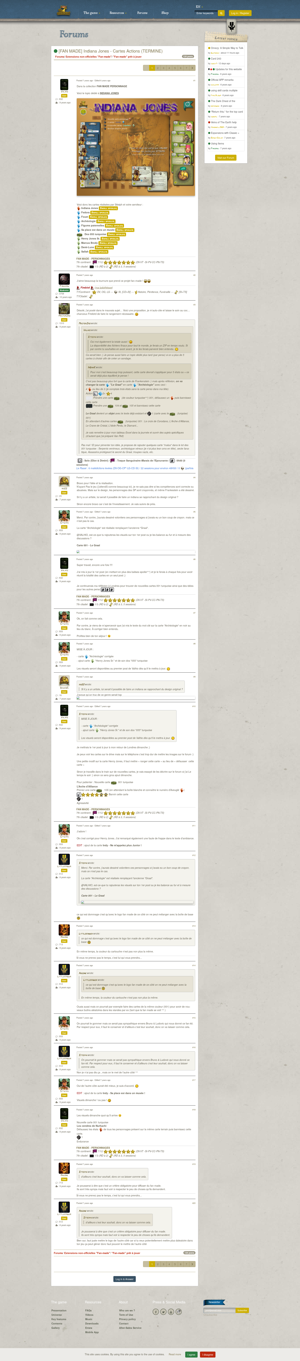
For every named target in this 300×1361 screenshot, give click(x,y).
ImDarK (91, 367)
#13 (193, 925)
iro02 (64, 488)
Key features (58, 1319)
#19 (193, 1164)
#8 (194, 643)
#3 (194, 304)
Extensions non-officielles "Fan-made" (89, 56)
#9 (194, 676)
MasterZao (64, 316)
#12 (193, 855)
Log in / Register (240, 13)
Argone (64, 937)
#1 (194, 80)
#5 (194, 511)
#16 (193, 1047)
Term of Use (126, 1314)
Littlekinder (64, 866)
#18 (193, 1109)
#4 (194, 477)
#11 (193, 825)
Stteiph (92, 337)
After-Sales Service (130, 1328)
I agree (191, 1354)
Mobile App (92, 1332)
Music (88, 1319)
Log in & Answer (125, 1279)
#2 (194, 275)
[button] (199, 7)
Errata (88, 1328)
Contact (123, 1323)
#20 (193, 1203)
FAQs (88, 1310)
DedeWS (64, 688)
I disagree (207, 1354)
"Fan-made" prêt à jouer (127, 56)
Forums (142, 13)
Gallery (55, 1328)
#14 (193, 965)
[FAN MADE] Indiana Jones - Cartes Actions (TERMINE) (110, 51)
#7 (194, 612)
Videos (89, 1314)
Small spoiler (108, 208)
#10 (193, 706)
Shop (165, 13)
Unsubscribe (210, 1314)
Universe (56, 1314)
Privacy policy (127, 1319)
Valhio (64, 91)
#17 (193, 1080)
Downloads (92, 1323)
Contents (56, 1323)
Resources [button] (117, 13)
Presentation (58, 1310)
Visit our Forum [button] (225, 157)
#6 (194, 559)
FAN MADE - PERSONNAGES (93, 258)
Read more (175, 1354)
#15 (193, 1017)
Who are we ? (127, 1310)
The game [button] (91, 13)
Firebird (64, 286)
